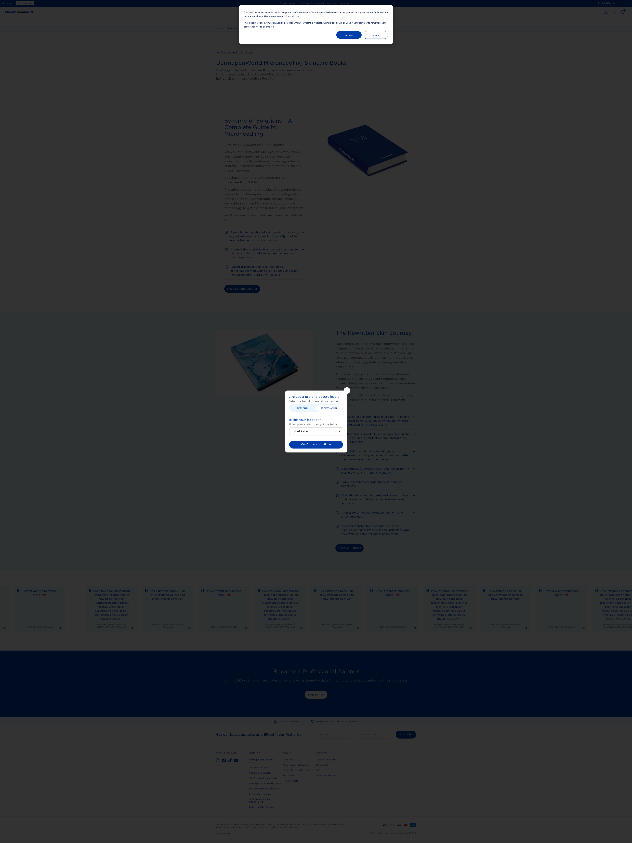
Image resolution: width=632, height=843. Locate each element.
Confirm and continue (316, 444)
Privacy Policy (292, 16)
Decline (375, 34)
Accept (349, 34)
